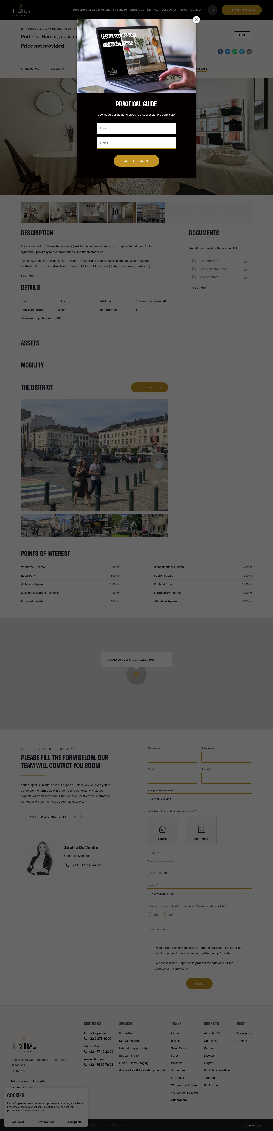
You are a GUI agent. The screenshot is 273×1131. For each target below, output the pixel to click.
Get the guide (136, 160)
